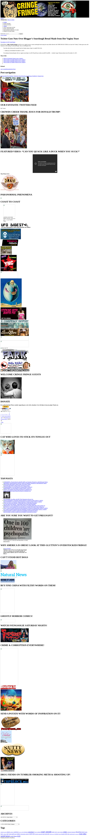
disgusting (8, 69)
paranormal (40, 834)
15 (9, 416)
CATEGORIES (4, 824)
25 (4, 419)
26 (5, 419)
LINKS (5, 26)
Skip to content (11, 19)
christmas (26, 832)
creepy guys (54, 832)
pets (48, 834)
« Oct (2, 422)
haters (15, 834)
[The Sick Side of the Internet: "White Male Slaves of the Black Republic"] (20, 503)
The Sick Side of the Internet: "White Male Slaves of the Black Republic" (19, 504)
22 (9, 417)
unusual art (77, 834)
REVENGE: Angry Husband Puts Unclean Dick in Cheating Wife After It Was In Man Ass (23, 507)
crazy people (3, 69)
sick (66, 834)
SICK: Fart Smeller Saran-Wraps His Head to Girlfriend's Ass (17, 491)
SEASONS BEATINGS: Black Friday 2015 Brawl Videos (16, 485)
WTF (18, 836)
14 (8, 416)
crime (65, 832)
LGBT (30, 834)
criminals (69, 832)
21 (8, 417)
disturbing (78, 832)
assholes (11, 832)
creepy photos (60, 832)
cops (36, 832)
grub (13, 834)
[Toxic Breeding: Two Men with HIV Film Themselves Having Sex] (6, 498)
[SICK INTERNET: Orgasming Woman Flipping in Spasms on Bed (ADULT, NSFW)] (23, 500)
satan (60, 834)
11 (4, 416)
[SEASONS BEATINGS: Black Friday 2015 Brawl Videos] (17, 484)
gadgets (4, 834)
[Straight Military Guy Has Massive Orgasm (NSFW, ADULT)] (17, 487)
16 (1, 417)
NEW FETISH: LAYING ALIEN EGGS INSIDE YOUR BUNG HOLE (19, 512)
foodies (85, 832)
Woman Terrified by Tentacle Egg (33, 76)
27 (7, 419)
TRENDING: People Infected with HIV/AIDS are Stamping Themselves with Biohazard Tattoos (25, 483)
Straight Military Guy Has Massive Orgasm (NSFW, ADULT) (17, 488)
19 (5, 417)
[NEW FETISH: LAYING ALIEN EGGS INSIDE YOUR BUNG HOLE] (20, 510)
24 (2, 419)
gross (10, 834)
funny (2, 834)
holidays (19, 834)
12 (5, 416)
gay (8, 834)
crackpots (39, 832)
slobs (68, 834)
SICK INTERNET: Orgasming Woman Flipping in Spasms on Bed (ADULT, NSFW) (22, 501)
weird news (5, 836)
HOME (5, 22)
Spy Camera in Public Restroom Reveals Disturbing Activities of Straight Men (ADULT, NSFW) (25, 509)
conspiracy (31, 832)
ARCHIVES (3, 817)
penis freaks (44, 834)
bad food (20, 832)
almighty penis (3, 832)
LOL (33, 834)
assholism (16, 832)
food (83, 832)
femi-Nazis (13, 69)
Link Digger (12, 42)
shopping (63, 834)
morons (36, 834)
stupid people (72, 834)
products (57, 834)
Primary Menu (4, 19)
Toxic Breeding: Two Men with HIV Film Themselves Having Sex (18, 499)
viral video (82, 834)
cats (23, 832)
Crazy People (4, 35)
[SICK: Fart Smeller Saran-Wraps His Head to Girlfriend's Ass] (17, 489)
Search (2, 18)
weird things (13, 836)
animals (8, 832)
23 (1, 419)
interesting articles (25, 834)
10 (2, 416)
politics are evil (52, 834)
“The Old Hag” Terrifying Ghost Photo (12, 76)
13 (7, 416)
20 (7, 417)
